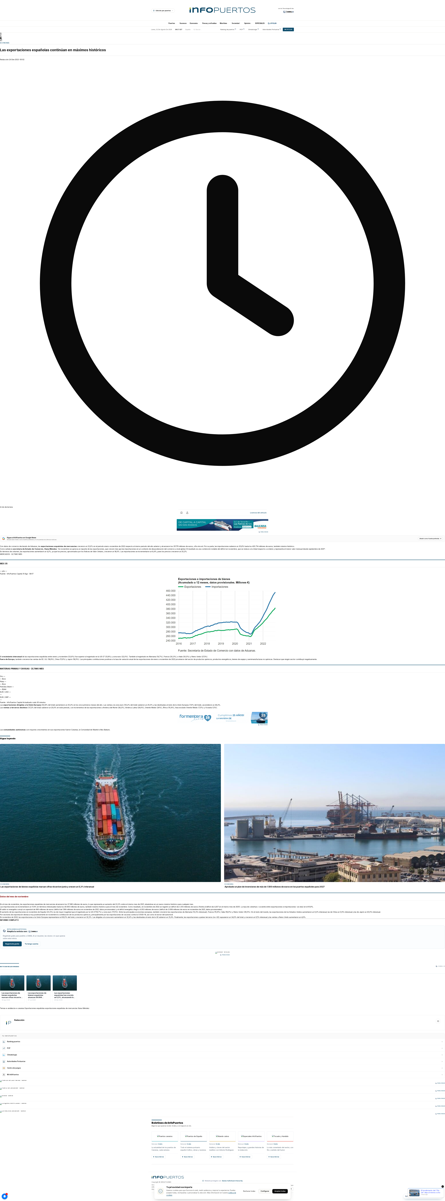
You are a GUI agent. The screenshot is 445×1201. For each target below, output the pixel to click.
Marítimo (223, 23)
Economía (194, 23)
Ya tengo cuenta (31, 944)
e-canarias (20, 1008)
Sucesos (183, 23)
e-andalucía (10, 1008)
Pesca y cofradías (209, 23)
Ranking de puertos (227, 29)
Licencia (258, 513)
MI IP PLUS (288, 29)
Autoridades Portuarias (271, 29)
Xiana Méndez (83, 1008)
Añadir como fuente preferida (429, 538)
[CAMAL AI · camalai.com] (288, 12)
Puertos (171, 23)
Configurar (265, 1191)
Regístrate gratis (12, 944)
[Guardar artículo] (181, 513)
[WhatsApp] (222, 36)
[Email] (438, 1021)
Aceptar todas (280, 1191)
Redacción (4, 59)
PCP (241, 29)
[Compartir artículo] (187, 513)
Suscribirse (159, 1157)
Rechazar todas (249, 1191)
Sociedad (235, 23)
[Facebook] (222, 35)
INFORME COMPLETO (9, 920)
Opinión (247, 23)
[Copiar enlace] (1, 40)
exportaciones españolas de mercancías (61, 1008)
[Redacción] (8, 1022)
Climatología (252, 29)
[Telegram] (222, 38)
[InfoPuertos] (222, 10)
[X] (222, 33)
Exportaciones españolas (35, 1008)
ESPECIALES (260, 23)
